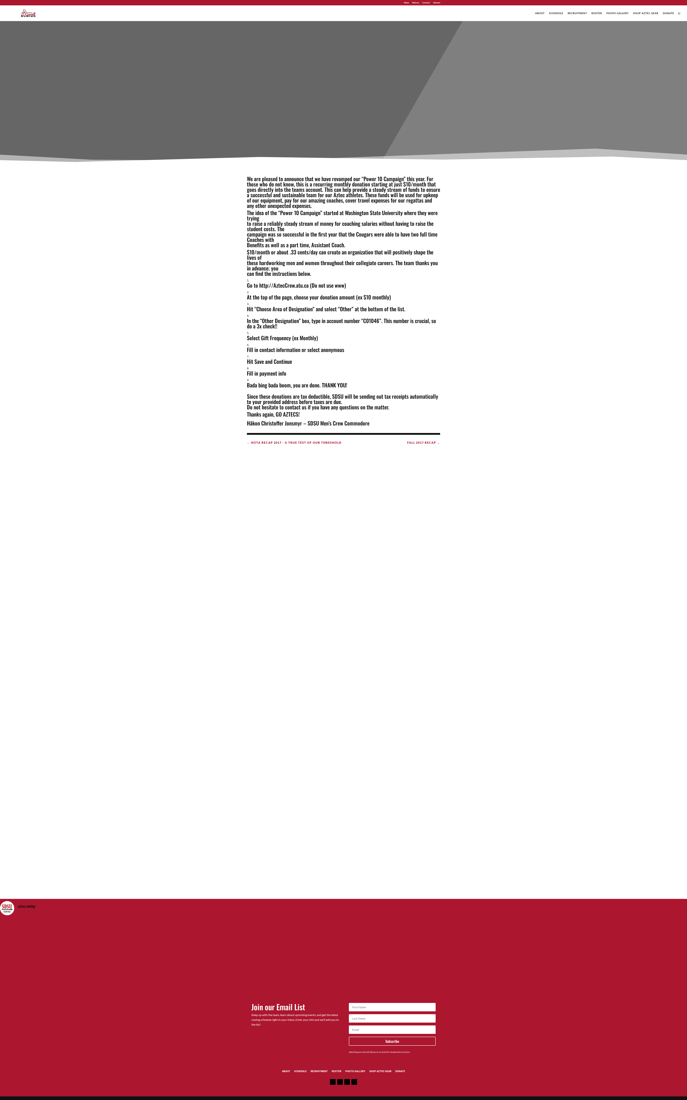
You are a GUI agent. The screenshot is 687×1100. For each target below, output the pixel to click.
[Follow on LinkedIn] (347, 1082)
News (406, 3)
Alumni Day (343, 579)
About (540, 13)
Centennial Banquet (343, 727)
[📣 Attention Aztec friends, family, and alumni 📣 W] (429, 967)
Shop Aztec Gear (645, 13)
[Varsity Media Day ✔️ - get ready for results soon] (85, 967)
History (415, 3)
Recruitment (577, 13)
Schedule (556, 13)
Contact (426, 3)
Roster (596, 13)
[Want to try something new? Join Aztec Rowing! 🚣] (257, 967)
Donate (668, 13)
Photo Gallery (617, 13)
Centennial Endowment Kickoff (343, 875)
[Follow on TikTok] (354, 1082)
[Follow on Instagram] (340, 1082)
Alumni (436, 3)
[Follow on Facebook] (333, 1082)
